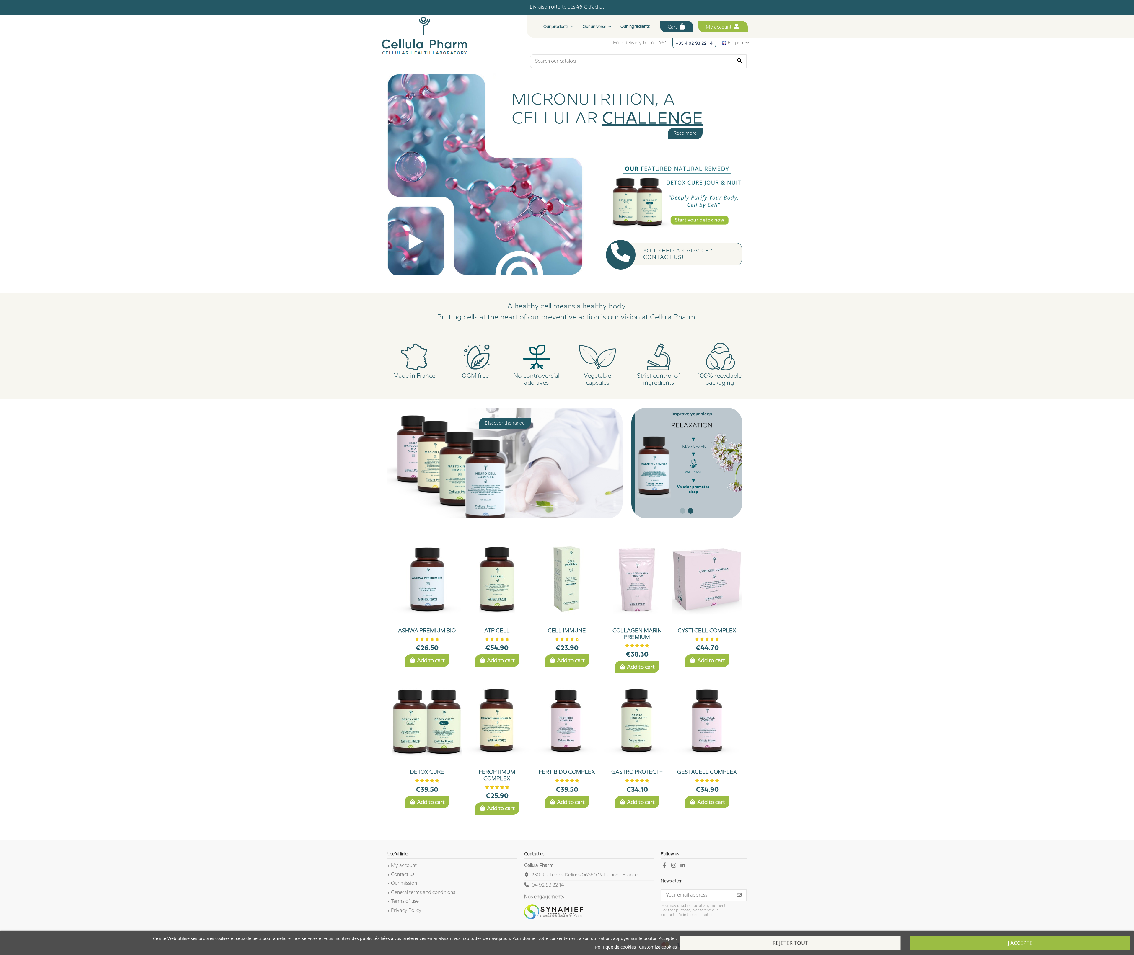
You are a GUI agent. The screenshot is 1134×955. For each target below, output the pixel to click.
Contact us (402, 874)
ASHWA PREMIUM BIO (427, 630)
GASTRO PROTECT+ (637, 772)
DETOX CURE (427, 772)
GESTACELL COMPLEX (707, 772)
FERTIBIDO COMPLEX (567, 772)
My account (719, 27)
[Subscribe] (739, 895)
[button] (597, 26)
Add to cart (431, 660)
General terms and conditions (423, 892)
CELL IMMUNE (567, 630)
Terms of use (405, 901)
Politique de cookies (615, 947)
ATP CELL (497, 630)
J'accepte (1020, 942)
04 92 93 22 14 (548, 885)
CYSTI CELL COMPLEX (707, 630)
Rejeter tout (790, 942)
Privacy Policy (406, 910)
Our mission (404, 883)
